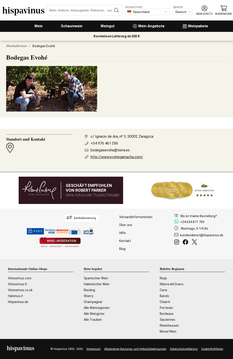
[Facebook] (186, 242)
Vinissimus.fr (17, 284)
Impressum (93, 349)
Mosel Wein (168, 331)
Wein (38, 26)
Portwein (166, 308)
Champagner (93, 302)
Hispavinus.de (18, 302)
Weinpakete (198, 26)
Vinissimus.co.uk (20, 290)
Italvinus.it (15, 296)
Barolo (164, 296)
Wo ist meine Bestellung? (198, 216)
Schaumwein (71, 26)
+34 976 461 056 (104, 143)
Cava (163, 290)
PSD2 (38, 231)
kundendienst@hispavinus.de (201, 235)
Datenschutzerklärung (184, 349)
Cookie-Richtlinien (212, 349)
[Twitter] (195, 242)
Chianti (165, 302)
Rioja (163, 278)
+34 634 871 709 (192, 222)
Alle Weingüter (94, 314)
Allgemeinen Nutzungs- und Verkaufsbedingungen (135, 349)
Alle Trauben (93, 319)
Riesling (89, 290)
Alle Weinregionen (96, 308)
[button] (204, 10)
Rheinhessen (169, 325)
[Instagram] (177, 242)
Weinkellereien (16, 46)
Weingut (108, 26)
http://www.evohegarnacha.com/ (117, 157)
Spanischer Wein (96, 278)
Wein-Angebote (151, 26)
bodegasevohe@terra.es (110, 150)
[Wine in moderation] (60, 242)
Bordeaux (167, 314)
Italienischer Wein (96, 284)
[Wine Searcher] (183, 190)
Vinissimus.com (19, 278)
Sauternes (167, 319)
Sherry (88, 296)
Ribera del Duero (171, 284)
